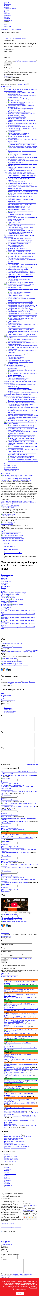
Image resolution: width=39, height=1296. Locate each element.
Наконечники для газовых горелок (19, 274)
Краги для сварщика (15, 355)
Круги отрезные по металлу (17, 380)
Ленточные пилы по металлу (18, 405)
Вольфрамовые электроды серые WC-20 (21, 308)
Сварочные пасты (14, 321)
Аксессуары (4, 601)
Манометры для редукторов (17, 248)
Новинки (7, 464)
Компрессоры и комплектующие (14, 1144)
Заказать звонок (21, 38)
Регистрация (8, 26)
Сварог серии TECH (7, 524)
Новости (7, 18)
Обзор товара (5, 594)
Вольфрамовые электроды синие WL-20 (21, 311)
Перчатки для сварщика (16, 357)
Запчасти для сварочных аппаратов (15, 1148)
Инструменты (8, 1143)
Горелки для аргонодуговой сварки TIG (21, 177)
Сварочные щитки (14, 344)
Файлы (3, 607)
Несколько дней (9, 713)
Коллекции (7, 15)
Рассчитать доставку (21, 665)
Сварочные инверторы (8, 700)
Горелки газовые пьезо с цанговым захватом (22, 264)
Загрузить (4, 651)
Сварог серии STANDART (9, 507)
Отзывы (6, 5)
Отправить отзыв (32, 764)
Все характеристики (32, 650)
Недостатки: (4, 732)
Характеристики (6, 599)
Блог (5, 12)
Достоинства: (5, 716)
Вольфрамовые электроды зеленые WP (20, 303)
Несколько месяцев (10, 711)
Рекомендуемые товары (11, 469)
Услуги (6, 17)
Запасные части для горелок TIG (19, 207)
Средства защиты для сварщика (14, 1141)
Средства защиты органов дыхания (19, 360)
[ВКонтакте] (2, 670)
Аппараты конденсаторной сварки (19, 112)
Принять (20, 1293)
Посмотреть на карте (7, 1223)
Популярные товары (10, 465)
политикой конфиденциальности (25, 1288)
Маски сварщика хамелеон (17, 341)
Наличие (3, 605)
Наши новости (5, 473)
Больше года (8, 708)
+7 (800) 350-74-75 (10, 38)
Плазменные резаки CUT (16, 182)
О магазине (7, 4)
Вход (5, 25)
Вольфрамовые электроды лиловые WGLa (21, 310)
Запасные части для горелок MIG (19, 206)
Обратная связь (5, 1241)
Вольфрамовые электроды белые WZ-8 (20, 302)
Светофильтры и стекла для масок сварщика (22, 345)
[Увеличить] (19, 612)
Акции (6, 7)
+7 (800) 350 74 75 (6, 1243)
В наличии (20, 785)
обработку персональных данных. (25, 61)
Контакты (7, 13)
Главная (6, 2)
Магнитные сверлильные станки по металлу (22, 420)
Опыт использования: (7, 705)
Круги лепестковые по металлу (18, 378)
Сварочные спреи (14, 323)
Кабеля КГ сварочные (15, 220)
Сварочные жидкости (15, 319)
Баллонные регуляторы (16, 245)
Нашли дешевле (17, 663)
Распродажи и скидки (11, 467)
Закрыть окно (8, 76)
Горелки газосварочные (16, 266)
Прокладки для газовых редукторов (19, 250)
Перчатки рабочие (14, 358)
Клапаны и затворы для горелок (18, 269)
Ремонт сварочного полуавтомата (11, 537)
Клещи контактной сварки (17, 117)
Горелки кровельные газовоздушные (20, 268)
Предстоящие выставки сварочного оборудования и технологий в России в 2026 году (16, 479)
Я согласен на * (18, 1274)
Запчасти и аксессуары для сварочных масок (22, 342)
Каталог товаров (6, 86)
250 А (2, 698)
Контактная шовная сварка (16, 118)
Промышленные (6, 695)
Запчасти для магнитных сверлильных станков (23, 415)
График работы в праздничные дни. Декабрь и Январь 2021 (19, 503)
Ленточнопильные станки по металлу (20, 404)
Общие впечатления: (7, 748)
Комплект (4, 596)
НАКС (3, 693)
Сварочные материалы (11, 1139)
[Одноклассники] (4, 670)
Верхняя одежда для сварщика (18, 354)
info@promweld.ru (28, 1210)
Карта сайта (8, 20)
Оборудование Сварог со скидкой (11, 643)
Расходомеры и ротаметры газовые (19, 251)
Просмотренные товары (8, 976)
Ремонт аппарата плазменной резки (12, 540)
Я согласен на (21, 61)
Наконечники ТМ (14, 222)
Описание (4, 597)
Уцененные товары (10, 470)
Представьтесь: (5, 764)
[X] (9, 670)
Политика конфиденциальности (11, 1227)
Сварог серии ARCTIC (8, 515)
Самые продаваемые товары (9, 975)
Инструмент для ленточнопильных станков (22, 402)
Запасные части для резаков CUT (19, 209)
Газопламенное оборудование (13, 1138)
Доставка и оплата (10, 8)
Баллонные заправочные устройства (19, 242)
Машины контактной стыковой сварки (20, 126)
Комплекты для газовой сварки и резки (20, 271)
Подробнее (4, 782)
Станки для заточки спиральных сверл (20, 414)
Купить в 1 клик (17, 661)
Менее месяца (8, 709)
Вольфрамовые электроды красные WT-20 (21, 306)
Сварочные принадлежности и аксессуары (17, 1136)
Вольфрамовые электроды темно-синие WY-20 (23, 313)
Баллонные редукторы (16, 246)
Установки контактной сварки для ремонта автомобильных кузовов (21, 114)
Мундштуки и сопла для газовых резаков (21, 272)
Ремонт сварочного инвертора (10, 533)
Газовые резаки (13, 263)
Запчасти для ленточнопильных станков (21, 401)
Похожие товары (6, 604)
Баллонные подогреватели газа (18, 243)
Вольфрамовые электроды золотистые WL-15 (22, 305)
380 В (2, 696)
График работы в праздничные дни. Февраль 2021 (16, 501)
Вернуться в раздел (7, 592)
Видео (3, 609)
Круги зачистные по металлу (17, 376)
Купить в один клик (21, 1276)
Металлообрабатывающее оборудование (16, 1146)
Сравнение (14, 783)
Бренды (6, 10)
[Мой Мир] (7, 670)
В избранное (5, 785)
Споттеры (11, 131)
